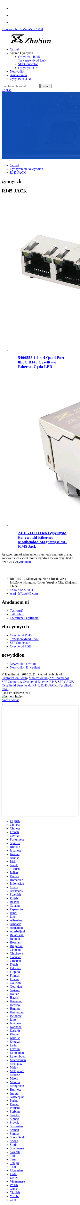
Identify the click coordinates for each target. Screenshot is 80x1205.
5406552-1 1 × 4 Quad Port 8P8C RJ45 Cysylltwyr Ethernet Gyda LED (41, 362)
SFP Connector (28, 64)
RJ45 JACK (18, 172)
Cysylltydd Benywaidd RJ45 (20, 685)
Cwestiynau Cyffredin (24, 618)
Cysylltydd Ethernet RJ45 (39, 681)
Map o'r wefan (38, 678)
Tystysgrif (16, 610)
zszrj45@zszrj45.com (24, 593)
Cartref (14, 49)
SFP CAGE (65, 681)
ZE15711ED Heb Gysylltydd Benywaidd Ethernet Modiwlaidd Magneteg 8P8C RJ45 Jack (42, 540)
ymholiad (25, 561)
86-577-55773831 (21, 589)
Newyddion (17, 71)
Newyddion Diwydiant (25, 667)
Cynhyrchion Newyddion (26, 169)
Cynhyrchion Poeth (14, 678)
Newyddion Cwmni (23, 663)
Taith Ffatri (17, 614)
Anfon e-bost (10, 700)
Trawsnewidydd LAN (32, 60)
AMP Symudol (59, 678)
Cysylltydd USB (29, 67)
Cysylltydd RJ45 (29, 56)
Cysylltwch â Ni (20, 78)
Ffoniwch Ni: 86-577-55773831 (22, 29)
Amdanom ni (18, 75)
